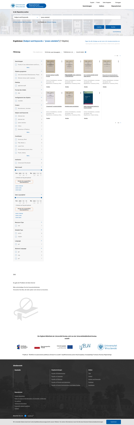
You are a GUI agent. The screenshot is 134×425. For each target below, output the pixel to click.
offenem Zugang (51, 22)
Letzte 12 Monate (19, 185)
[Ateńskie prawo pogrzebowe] (71, 97)
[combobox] (80, 17)
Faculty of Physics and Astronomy (60, 382)
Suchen (113, 27)
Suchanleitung (117, 31)
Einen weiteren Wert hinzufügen (23, 22)
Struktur (48, 86)
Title (89, 373)
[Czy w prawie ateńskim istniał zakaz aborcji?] (90, 66)
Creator (90, 376)
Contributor (91, 385)
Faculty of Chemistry (57, 376)
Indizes (101, 6)
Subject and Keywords (94, 379)
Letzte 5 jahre (18, 189)
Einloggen (118, 2)
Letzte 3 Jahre (18, 187)
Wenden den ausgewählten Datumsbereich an (24, 181)
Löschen (99, 27)
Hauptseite (18, 370)
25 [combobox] (72, 52)
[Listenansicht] (85, 52)
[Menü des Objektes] (62, 61)
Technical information (21, 403)
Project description (20, 396)
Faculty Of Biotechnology (58, 373)
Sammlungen (87, 6)
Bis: (31, 173)
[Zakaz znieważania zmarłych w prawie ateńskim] (90, 97)
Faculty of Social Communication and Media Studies (65, 385)
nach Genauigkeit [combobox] (55, 52)
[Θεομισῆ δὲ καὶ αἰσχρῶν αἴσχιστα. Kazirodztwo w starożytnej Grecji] (109, 66)
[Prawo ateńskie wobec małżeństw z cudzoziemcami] (71, 66)
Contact (17, 408)
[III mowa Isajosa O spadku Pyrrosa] (52, 66)
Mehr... (28, 67)
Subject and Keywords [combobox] (21, 17)
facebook (30, 415)
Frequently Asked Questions (22, 406)
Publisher (90, 382)
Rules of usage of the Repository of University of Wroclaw (30, 398)
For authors (18, 401)
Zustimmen (114, 422)
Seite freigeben (107, 2)
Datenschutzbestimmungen (96, 422)
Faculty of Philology (56, 379)
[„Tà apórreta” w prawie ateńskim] (52, 97)
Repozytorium (116, 6)
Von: (16, 173)
